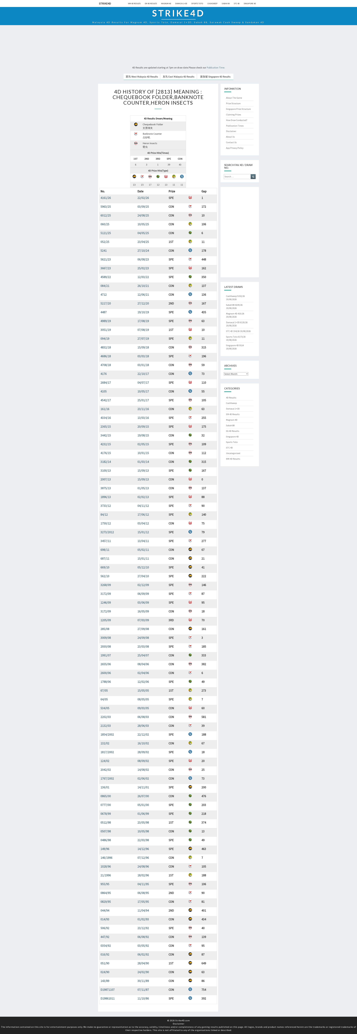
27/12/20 (143, 303)
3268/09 (106, 585)
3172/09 (106, 594)
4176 (104, 374)
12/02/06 (143, 682)
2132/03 (106, 726)
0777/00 (106, 805)
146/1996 (106, 858)
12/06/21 (143, 294)
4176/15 (106, 453)
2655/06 (106, 664)
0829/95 (106, 902)
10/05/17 (143, 391)
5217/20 (106, 303)
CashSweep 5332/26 (235, 296)
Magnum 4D (166, 3)
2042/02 (106, 770)
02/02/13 (143, 497)
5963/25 (106, 207)
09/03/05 (143, 708)
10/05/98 (143, 831)
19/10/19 (143, 312)
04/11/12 (143, 506)
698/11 (105, 550)
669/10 (105, 567)
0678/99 (106, 814)
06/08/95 (143, 893)
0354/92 (106, 946)
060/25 (105, 224)
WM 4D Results (134, 3)
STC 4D (237, 3)
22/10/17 (143, 374)
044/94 (105, 910)
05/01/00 (143, 805)
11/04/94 (143, 910)
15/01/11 (143, 558)
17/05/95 (143, 902)
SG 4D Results (232, 431)
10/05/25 (143, 224)
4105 (104, 391)
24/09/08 (143, 638)
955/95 (105, 884)
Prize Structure (233, 103)
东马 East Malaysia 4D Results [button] (178, 76)
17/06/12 (143, 514)
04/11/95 (143, 884)
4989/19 (106, 321)
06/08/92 (143, 937)
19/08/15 (143, 435)
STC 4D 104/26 (233, 331)
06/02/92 (143, 954)
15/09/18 (143, 347)
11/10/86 (143, 998)
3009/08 (106, 638)
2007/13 (106, 479)
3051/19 (106, 330)
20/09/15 (143, 426)
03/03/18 (143, 356)
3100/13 (106, 470)
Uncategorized (233, 453)
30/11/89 (143, 981)
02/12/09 (143, 585)
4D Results (231, 397)
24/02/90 (143, 972)
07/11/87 (143, 990)
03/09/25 (143, 207)
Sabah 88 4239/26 (234, 304)
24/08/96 (143, 866)
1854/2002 (107, 734)
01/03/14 (143, 462)
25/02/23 (143, 268)
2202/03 (106, 717)
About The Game (234, 97)
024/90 (105, 972)
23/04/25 (143, 242)
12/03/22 (143, 277)
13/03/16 (143, 418)
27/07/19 (143, 338)
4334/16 (106, 418)
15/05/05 (143, 690)
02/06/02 (143, 778)
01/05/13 (143, 488)
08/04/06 (143, 664)
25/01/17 (143, 400)
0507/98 (106, 831)
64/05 (104, 699)
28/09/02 (143, 752)
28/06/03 (143, 726)
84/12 (104, 514)
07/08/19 (143, 330)
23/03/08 (143, 646)
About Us (230, 136)
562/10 (105, 576)
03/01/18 (143, 365)
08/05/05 (143, 699)
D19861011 (108, 998)
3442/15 (106, 435)
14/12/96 (143, 849)
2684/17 (106, 382)
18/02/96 (143, 875)
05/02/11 (143, 550)
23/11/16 (143, 409)
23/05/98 (143, 822)
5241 (104, 250)
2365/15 (106, 426)
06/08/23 (143, 259)
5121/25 (106, 233)
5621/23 (106, 259)
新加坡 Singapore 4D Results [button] (215, 76)
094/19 (105, 338)
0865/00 (106, 796)
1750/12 (106, 523)
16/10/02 (143, 743)
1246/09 (106, 602)
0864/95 (106, 893)
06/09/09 (143, 594)
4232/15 (106, 444)
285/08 (105, 629)
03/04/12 (143, 523)
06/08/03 (143, 717)
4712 (104, 294)
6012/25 (106, 215)
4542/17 (106, 400)
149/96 (105, 849)
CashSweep (212, 3)
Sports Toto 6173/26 (236, 336)
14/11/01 (143, 787)
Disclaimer (231, 131)
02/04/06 (143, 673)
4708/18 (106, 365)
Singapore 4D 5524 (235, 345)
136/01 (105, 787)
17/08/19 (143, 321)
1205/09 (106, 620)
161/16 (105, 409)
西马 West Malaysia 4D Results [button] (142, 76)
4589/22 (106, 277)
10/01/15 (143, 453)
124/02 (105, 761)
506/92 (105, 928)
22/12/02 (143, 734)
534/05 (105, 708)
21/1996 (106, 875)
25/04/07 (143, 655)
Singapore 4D (250, 3)
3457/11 (106, 541)
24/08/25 (143, 215)
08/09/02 (143, 761)
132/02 (105, 743)
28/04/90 (143, 963)
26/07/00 (143, 796)
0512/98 (106, 822)
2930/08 (106, 646)
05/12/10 (143, 567)
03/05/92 (143, 946)
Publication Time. (216, 67)
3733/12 (106, 506)
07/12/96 (143, 858)
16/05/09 (143, 611)
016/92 (105, 954)
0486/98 (106, 840)
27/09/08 (143, 629)
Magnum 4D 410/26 (235, 313)
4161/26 (106, 198)
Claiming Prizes (233, 114)
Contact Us (231, 142)
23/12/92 (143, 928)
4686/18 (106, 356)
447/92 (105, 937)
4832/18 (106, 347)
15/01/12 (143, 532)
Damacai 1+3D (181, 3)
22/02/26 (143, 198)
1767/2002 (107, 778)
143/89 (105, 981)
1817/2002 (107, 752)
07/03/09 (143, 620)
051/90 (105, 963)
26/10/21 (143, 286)
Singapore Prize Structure (238, 109)
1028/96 (106, 866)
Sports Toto (197, 3)
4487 (104, 312)
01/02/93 (143, 919)
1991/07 (106, 655)
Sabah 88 (226, 3)
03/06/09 (143, 602)
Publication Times (235, 125)
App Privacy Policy (234, 147)
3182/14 (106, 462)
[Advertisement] (178, 45)
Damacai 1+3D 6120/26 (237, 322)
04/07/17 (143, 382)
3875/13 (106, 488)
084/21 (105, 286)
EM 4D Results (151, 3)
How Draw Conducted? (236, 120)
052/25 (105, 242)
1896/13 (106, 497)
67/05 (104, 690)
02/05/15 (143, 444)
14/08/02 (143, 770)
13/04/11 (143, 541)
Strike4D (105, 3)
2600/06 (106, 673)
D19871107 (108, 990)
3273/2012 (107, 532)
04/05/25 (143, 233)
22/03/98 (143, 840)
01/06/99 (143, 814)
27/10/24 (143, 250)
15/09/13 (143, 470)
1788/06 (106, 682)
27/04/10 (143, 576)
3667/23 (106, 268)
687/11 (105, 558)
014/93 (105, 919)
